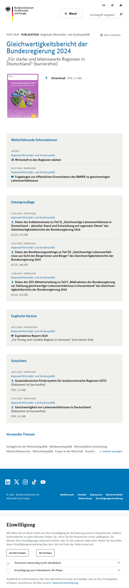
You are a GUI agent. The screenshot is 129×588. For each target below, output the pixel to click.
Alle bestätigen (45, 552)
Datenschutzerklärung (65, 582)
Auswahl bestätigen (17, 552)
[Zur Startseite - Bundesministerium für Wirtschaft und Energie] (32, 13)
